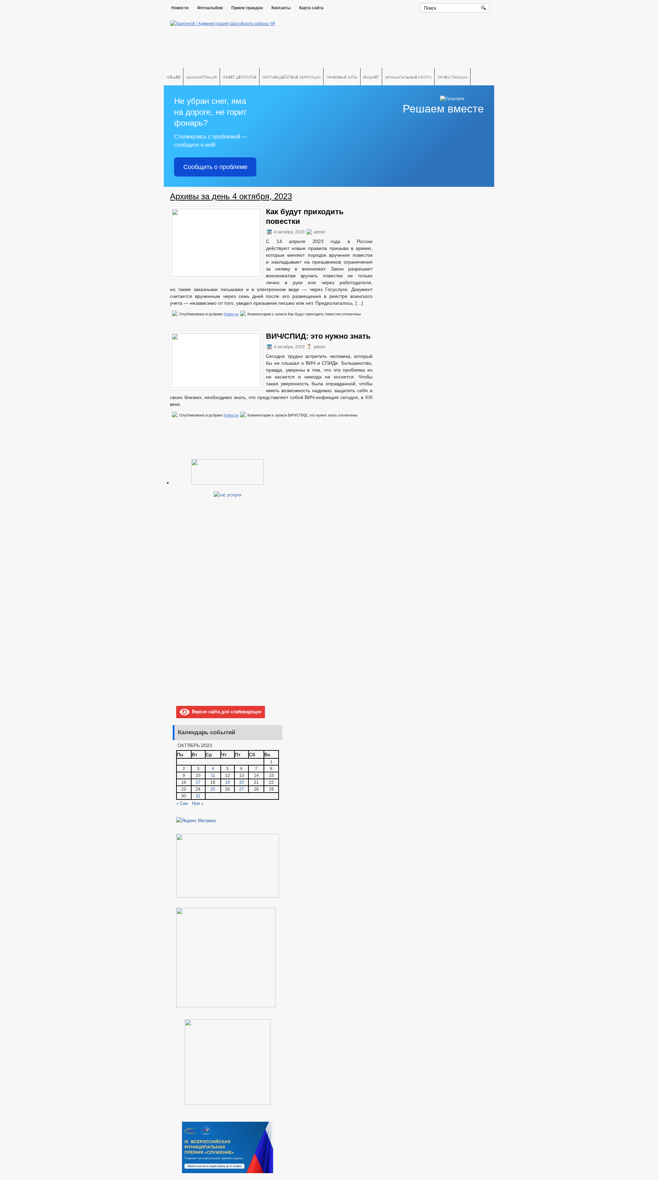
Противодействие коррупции (291, 76)
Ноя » (198, 803)
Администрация (201, 76)
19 (227, 782)
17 (198, 782)
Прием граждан (247, 7)
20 (241, 782)
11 (213, 775)
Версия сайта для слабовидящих (225, 711)
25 (212, 789)
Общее (173, 76)
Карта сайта (311, 7)
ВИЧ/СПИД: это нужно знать (318, 336)
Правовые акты (341, 76)
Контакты (281, 7)
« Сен (182, 803)
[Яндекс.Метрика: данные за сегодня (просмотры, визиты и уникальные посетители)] (196, 820)
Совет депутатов (239, 76)
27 (241, 789)
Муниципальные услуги (408, 76)
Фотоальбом (210, 7)
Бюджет (371, 76)
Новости (179, 7)
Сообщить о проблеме (215, 167)
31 (198, 796)
